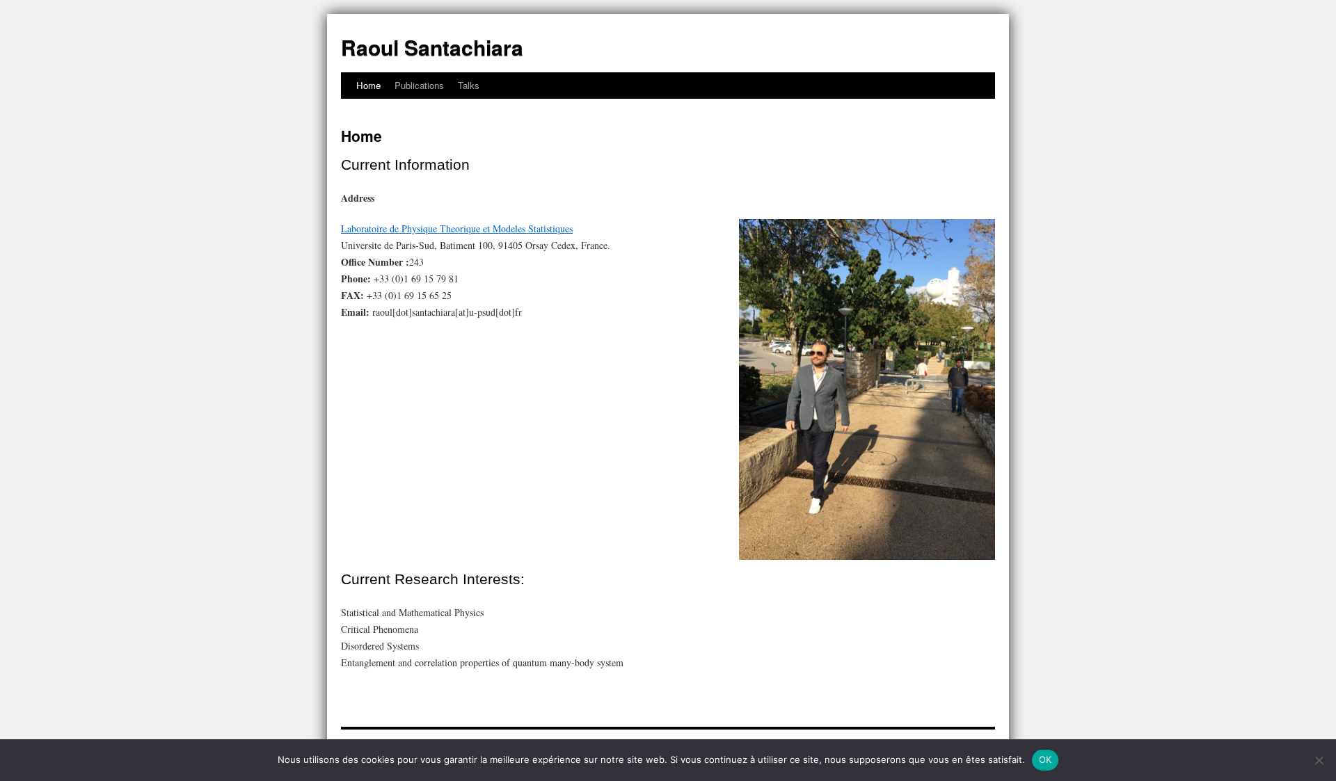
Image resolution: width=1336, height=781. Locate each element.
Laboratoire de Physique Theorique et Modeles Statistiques (457, 228)
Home (368, 85)
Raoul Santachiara (432, 47)
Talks (468, 85)
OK (1045, 759)
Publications (419, 85)
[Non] (1319, 760)
